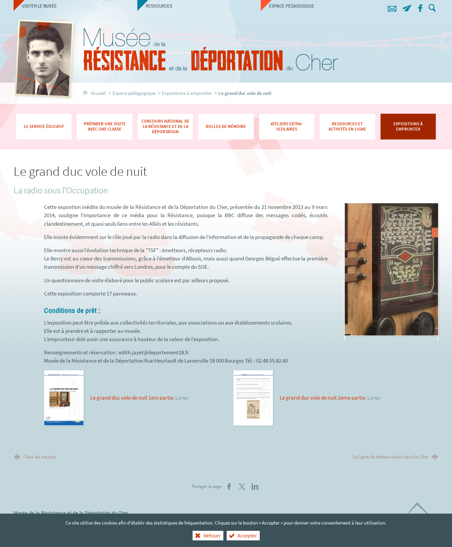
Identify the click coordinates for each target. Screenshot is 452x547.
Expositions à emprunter (187, 93)
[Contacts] (391, 7)
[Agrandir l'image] (391, 268)
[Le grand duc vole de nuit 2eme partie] (253, 397)
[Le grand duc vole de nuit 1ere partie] (64, 397)
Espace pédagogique (134, 93)
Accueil (99, 93)
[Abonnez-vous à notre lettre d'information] (406, 7)
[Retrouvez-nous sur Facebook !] (420, 7)
